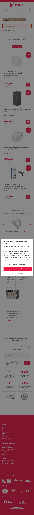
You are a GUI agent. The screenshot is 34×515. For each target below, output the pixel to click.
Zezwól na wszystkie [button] (17, 269)
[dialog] (17, 257)
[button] (17, 264)
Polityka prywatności (7, 261)
